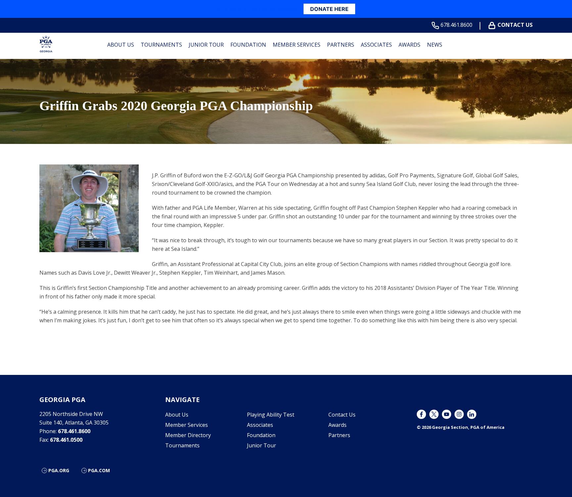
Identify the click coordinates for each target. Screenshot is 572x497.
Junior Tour (206, 44)
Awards (409, 44)
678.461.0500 (66, 439)
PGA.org (58, 470)
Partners (340, 44)
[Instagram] (459, 414)
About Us (120, 44)
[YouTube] (446, 414)
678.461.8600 (456, 25)
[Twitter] (434, 414)
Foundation (248, 44)
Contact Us (515, 25)
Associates (376, 44)
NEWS (434, 44)
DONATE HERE (329, 9)
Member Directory (188, 435)
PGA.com (99, 470)
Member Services (296, 44)
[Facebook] (421, 414)
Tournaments (161, 44)
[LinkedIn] (471, 414)
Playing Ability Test (270, 414)
